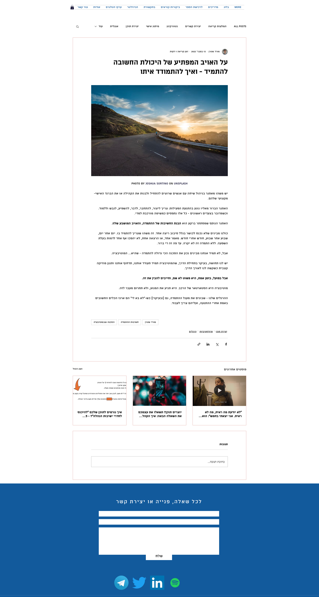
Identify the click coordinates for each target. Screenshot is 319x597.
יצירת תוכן (132, 26)
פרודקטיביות (206, 331)
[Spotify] (175, 583)
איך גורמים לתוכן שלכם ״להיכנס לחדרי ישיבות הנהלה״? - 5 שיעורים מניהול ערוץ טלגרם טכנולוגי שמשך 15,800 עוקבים (100, 414)
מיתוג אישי (152, 26)
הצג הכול (77, 368)
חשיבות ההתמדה (130, 322)
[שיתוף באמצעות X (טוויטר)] (217, 344)
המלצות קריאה (217, 26)
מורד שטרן (150, 322)
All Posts (240, 26)
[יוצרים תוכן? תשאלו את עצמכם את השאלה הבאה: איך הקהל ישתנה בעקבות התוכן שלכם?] (159, 391)
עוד (101, 26)
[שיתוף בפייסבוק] (226, 344)
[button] (72, 7)
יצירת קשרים (193, 26)
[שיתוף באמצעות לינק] (199, 344)
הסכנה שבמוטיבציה (104, 322)
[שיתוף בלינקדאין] (208, 344)
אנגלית (114, 26)
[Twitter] (139, 583)
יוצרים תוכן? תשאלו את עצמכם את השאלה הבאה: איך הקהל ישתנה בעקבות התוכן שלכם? (160, 414)
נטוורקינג (172, 26)
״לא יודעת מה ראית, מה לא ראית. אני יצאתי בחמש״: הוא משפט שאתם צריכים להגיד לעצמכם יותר (222, 414)
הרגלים (192, 331)
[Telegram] (121, 583)
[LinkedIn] (157, 583)
